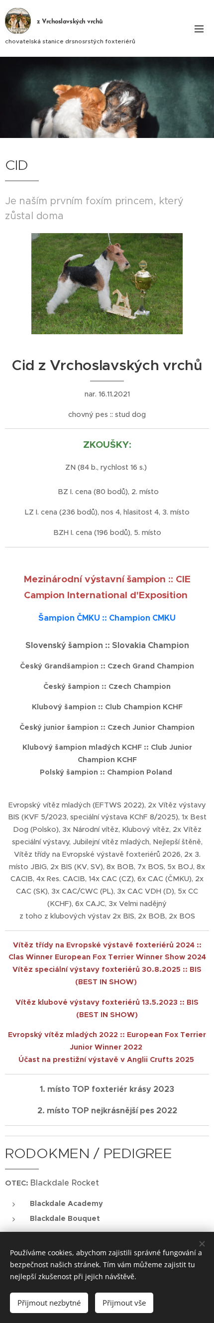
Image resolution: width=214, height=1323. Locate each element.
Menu (199, 28)
